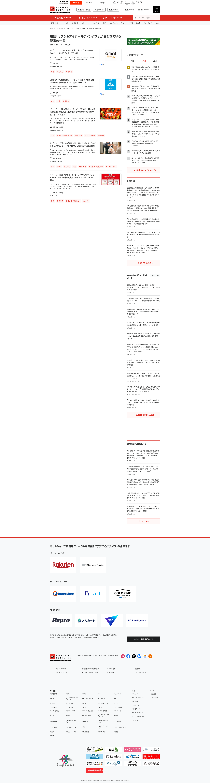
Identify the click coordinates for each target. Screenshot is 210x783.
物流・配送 (86, 721)
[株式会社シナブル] (137, 620)
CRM (84, 707)
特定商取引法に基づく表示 (90, 672)
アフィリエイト (148, 23)
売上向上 (54, 707)
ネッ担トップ (53, 28)
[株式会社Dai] (93, 594)
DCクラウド (132, 2)
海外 (66, 23)
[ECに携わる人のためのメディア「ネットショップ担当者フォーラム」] (151, 757)
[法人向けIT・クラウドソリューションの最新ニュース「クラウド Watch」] (94, 757)
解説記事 (153, 694)
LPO (100, 707)
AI (88, 23)
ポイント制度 (103, 711)
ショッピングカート (120, 727)
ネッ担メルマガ (113, 10)
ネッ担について (129, 10)
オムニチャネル (71, 727)
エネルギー (116, 4)
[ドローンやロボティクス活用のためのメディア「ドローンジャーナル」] (132, 764)
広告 (84, 703)
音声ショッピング (104, 703)
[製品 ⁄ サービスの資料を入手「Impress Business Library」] (94, 764)
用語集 (61, 28)
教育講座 (127, 4)
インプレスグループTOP (142, 672)
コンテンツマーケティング (118, 23)
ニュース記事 (155, 698)
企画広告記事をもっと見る (145, 415)
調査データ (136, 709)
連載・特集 (54, 23)
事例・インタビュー (138, 713)
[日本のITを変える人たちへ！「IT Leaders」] (113, 757)
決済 (52, 732)
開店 (84, 727)
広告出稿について (143, 10)
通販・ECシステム (72, 732)
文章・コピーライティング (104, 715)
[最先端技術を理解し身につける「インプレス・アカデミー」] (151, 764)
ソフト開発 (120, 2)
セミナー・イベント (138, 698)
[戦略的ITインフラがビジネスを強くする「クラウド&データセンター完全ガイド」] (94, 750)
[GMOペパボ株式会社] (122, 594)
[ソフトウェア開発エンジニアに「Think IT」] (113, 750)
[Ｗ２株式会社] (112, 620)
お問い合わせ (113, 669)
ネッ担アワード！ (99, 10)
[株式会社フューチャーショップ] (63, 594)
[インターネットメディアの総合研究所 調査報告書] (151, 750)
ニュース (135, 694)
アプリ (117, 703)
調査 (116, 732)
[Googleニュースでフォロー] (145, 656)
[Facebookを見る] (128, 656)
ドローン (121, 4)
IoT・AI (126, 2)
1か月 (155, 61)
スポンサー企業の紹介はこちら (144, 639)
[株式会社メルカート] (86, 620)
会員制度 (70, 707)
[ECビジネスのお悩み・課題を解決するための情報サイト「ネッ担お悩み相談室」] (94, 771)
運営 (116, 715)
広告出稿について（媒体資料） (91, 669)
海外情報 (75, 23)
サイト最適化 (55, 711)
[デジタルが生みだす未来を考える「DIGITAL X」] (113, 764)
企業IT (114, 2)
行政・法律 (102, 732)
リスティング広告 (134, 23)
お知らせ (135, 701)
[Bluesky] (139, 656)
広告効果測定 (87, 715)
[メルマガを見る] (123, 656)
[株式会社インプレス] (65, 761)
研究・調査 (139, 2)
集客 (104, 23)
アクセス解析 (119, 707)
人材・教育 (118, 721)
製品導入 (102, 3)
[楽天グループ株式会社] (63, 565)
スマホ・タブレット (72, 711)
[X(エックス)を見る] (134, 656)
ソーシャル (70, 703)
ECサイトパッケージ (104, 727)
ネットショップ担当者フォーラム (60, 10)
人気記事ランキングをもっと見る (145, 170)
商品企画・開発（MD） (103, 721)
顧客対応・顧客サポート (72, 721)
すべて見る (145, 521)
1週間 (144, 61)
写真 (52, 715)
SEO (116, 698)
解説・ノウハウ (137, 705)
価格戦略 (54, 721)
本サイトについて (61, 669)
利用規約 (138, 669)
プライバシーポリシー (62, 672)
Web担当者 (89, 3)
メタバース (96, 23)
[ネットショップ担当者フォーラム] (60, 659)
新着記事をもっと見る (145, 263)
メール (53, 703)
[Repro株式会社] (61, 620)
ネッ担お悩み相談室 (84, 10)
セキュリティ (54, 727)
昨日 (132, 61)
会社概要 (111, 672)
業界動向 (86, 732)
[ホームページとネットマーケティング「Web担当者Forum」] (132, 750)
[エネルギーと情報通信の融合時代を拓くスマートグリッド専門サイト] (132, 757)
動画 (68, 715)
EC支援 (133, 4)
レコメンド (118, 711)
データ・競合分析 (88, 711)
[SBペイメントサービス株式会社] (93, 565)
